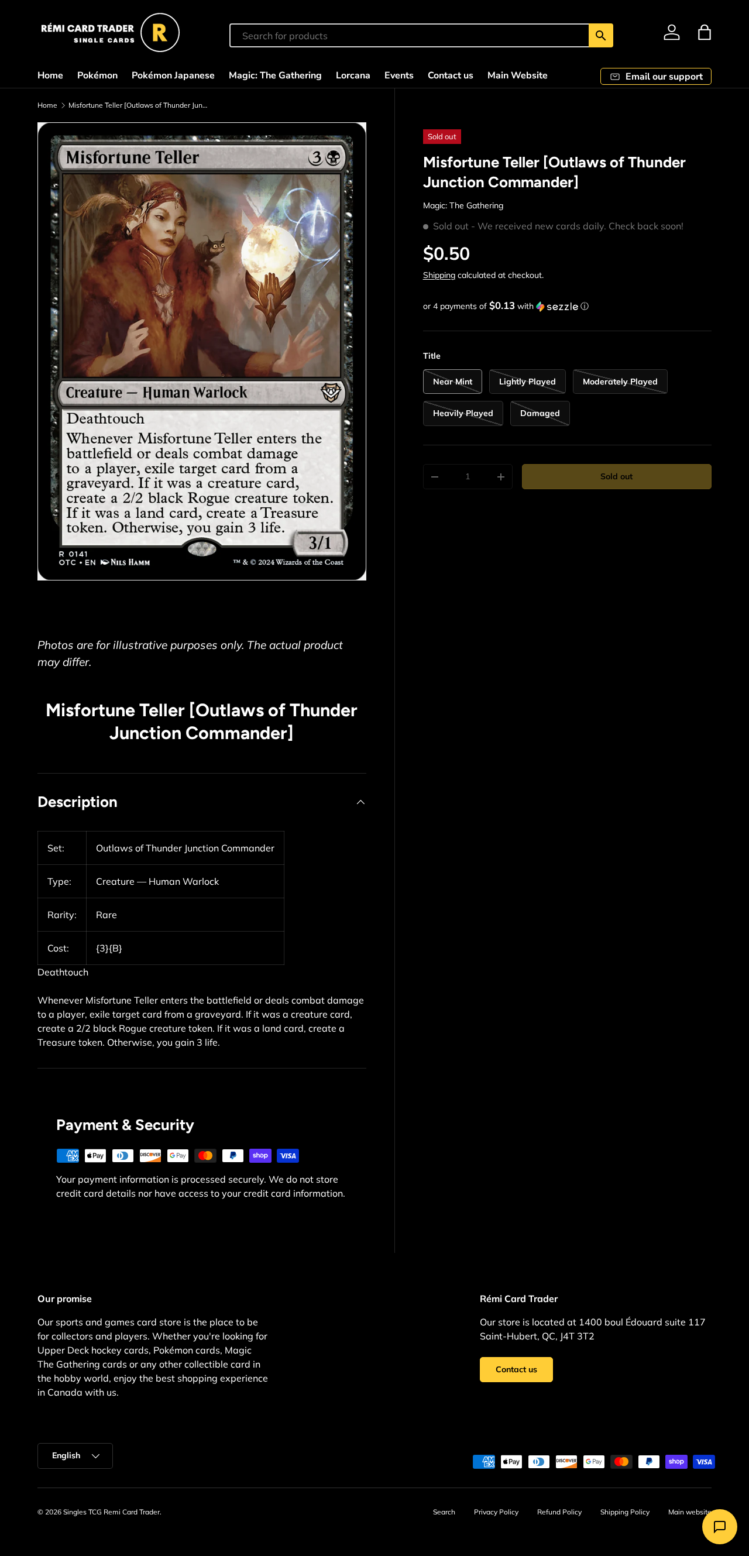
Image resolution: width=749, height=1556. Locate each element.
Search (444, 1511)
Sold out (616, 476)
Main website (690, 1511)
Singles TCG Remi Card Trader (111, 1511)
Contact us (450, 75)
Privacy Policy (496, 1511)
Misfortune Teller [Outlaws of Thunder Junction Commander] (138, 105)
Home (50, 75)
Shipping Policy (625, 1511)
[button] (704, 32)
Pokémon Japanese (173, 75)
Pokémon (97, 75)
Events (399, 75)
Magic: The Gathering (275, 75)
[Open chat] (719, 1526)
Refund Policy (559, 1511)
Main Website (517, 75)
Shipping (439, 275)
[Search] (601, 35)
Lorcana (353, 75)
